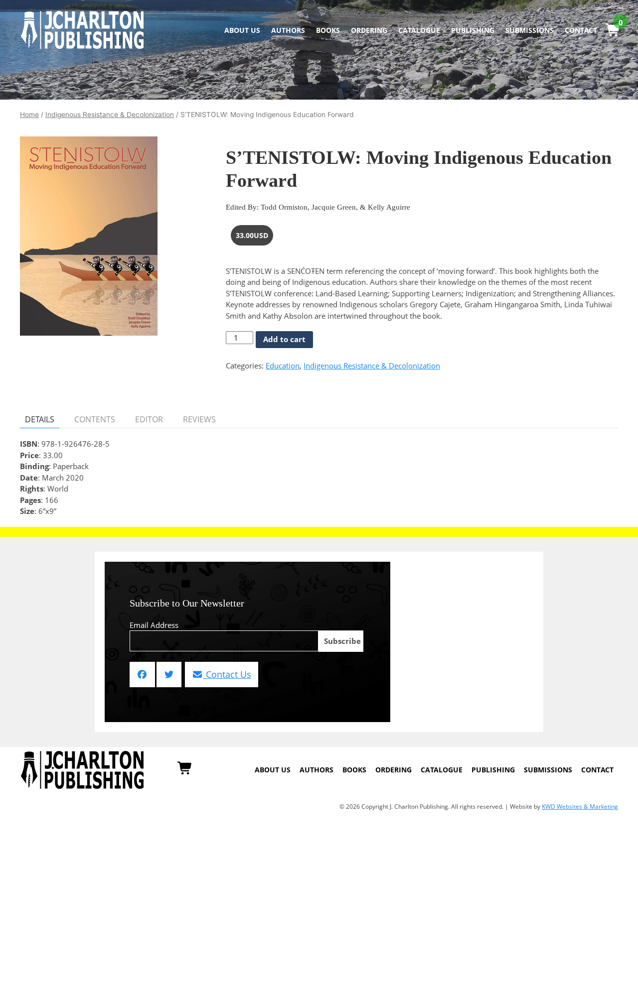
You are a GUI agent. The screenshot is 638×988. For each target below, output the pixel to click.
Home (29, 115)
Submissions (529, 30)
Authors (288, 30)
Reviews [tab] (199, 419)
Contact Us (227, 674)
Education (283, 365)
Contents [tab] (94, 419)
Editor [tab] (149, 419)
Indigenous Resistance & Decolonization (109, 115)
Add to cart (284, 339)
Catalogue (419, 30)
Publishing (472, 30)
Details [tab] (39, 419)
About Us (242, 30)
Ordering (369, 30)
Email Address (154, 625)
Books (328, 30)
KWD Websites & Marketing (580, 806)
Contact (581, 30)
